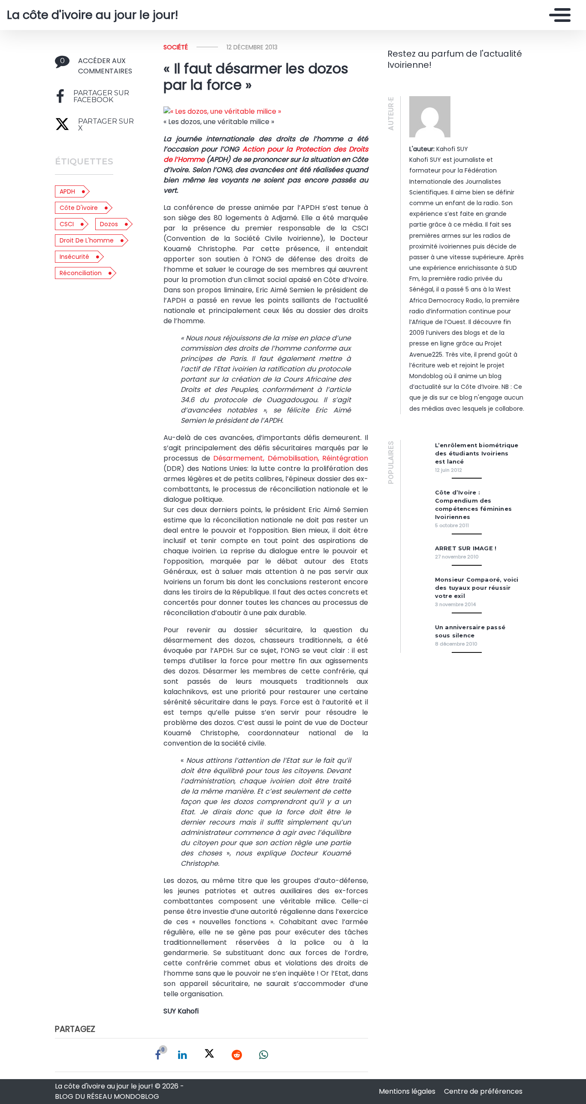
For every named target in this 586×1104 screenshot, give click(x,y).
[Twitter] (209, 1055)
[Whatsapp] (263, 1055)
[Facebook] (158, 1055)
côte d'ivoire (79, 207)
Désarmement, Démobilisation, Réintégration (290, 458)
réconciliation (81, 273)
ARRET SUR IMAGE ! (465, 548)
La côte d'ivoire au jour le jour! (92, 15)
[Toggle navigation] (557, 15)
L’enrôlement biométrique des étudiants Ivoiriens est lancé (477, 453)
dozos (109, 224)
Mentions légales (408, 1091)
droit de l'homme (87, 240)
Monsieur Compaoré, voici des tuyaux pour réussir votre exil (477, 587)
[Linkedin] (182, 1055)
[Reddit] (237, 1055)
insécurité (74, 256)
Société (175, 47)
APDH (67, 191)
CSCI (67, 224)
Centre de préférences (483, 1091)
